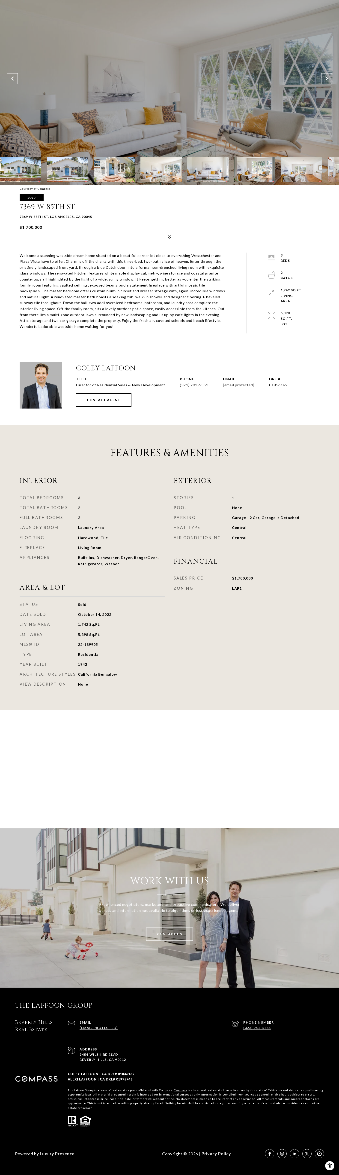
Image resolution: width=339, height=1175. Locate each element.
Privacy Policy (216, 1153)
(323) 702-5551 (194, 385)
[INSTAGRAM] (282, 1153)
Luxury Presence (57, 1153)
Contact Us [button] (169, 934)
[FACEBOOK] (269, 1153)
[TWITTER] (307, 1153)
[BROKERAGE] (319, 1153)
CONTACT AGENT (103, 400)
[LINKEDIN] (294, 1153)
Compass (180, 1090)
